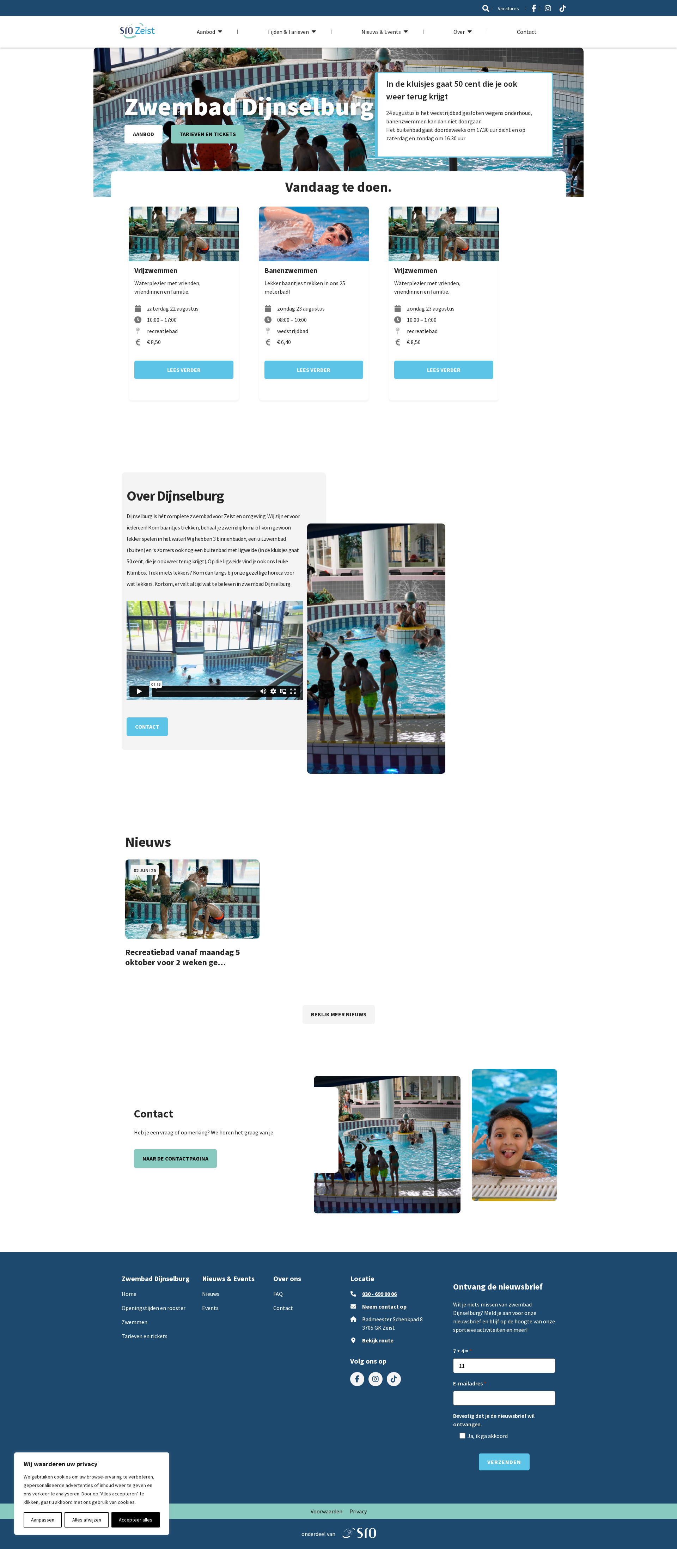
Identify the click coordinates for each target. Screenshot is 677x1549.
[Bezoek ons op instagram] (548, 8)
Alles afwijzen (86, 1520)
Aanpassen (42, 1520)
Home (129, 1293)
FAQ (278, 1293)
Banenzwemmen (290, 270)
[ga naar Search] (485, 8)
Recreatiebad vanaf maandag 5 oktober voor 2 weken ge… (182, 957)
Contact (527, 31)
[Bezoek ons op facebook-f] (534, 8)
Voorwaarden (326, 1511)
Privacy (358, 1511)
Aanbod (206, 31)
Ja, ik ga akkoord (488, 1435)
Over (459, 31)
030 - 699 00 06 (379, 1293)
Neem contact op (384, 1306)
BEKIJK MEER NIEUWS (338, 1014)
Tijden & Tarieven (288, 31)
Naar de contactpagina (175, 1158)
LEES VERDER (184, 369)
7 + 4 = (460, 1350)
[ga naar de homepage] (137, 32)
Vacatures (508, 8)
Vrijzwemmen (155, 270)
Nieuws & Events (381, 31)
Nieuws (210, 1293)
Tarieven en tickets (207, 133)
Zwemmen (134, 1321)
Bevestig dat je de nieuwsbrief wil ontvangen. (494, 1420)
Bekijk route (378, 1340)
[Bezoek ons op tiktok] (563, 8)
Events (210, 1307)
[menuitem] (486, 8)
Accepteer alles (135, 1520)
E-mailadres (468, 1383)
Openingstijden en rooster (153, 1307)
